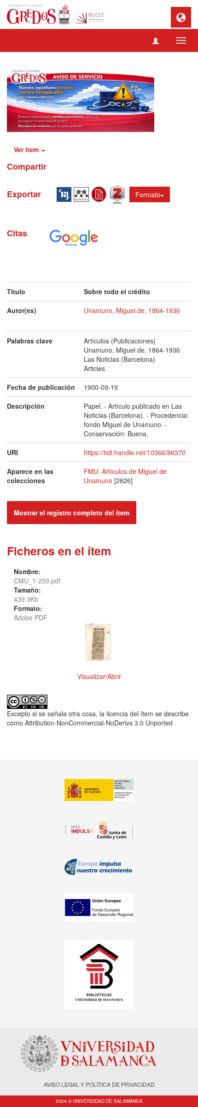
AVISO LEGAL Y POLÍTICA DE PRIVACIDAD (99, 1084)
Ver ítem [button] (27, 149)
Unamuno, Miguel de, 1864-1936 (132, 310)
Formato (147, 194)
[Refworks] (100, 193)
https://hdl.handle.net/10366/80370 (135, 452)
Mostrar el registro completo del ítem (71, 512)
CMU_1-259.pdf (37, 580)
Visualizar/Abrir (99, 676)
